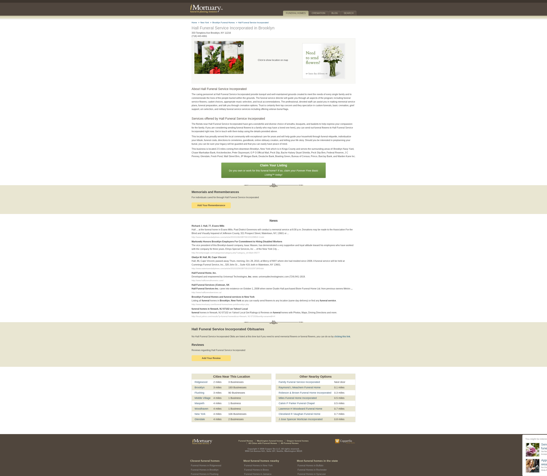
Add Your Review (211, 355)
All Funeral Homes (288, 440)
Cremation (319, 13)
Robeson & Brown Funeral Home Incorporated (304, 389)
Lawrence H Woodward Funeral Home (300, 405)
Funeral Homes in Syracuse (311, 471)
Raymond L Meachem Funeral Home (299, 384)
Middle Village (203, 394)
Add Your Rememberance (211, 201)
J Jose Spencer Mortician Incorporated (300, 416)
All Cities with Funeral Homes (263, 440)
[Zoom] (219, 42)
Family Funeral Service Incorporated (299, 378)
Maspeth (200, 400)
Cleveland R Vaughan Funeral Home (298, 410)
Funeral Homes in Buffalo (310, 462)
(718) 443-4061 (199, 36)
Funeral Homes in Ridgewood (205, 462)
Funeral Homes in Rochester (311, 466)
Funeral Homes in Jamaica (257, 471)
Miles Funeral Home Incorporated (297, 394)
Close (545, 436)
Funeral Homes (297, 13)
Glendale (200, 416)
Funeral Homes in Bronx (256, 466)
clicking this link (337, 333)
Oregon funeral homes (296, 437)
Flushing (199, 389)
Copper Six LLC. (273, 445)
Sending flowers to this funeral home (524, 446)
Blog (336, 13)
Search (349, 13)
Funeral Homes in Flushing (204, 471)
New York (200, 410)
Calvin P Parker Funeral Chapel (296, 400)
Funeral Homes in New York (257, 462)
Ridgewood (201, 378)
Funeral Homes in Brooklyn (204, 466)
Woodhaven (201, 405)
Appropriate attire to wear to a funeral (523, 462)
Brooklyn (200, 384)
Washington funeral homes (270, 437)
